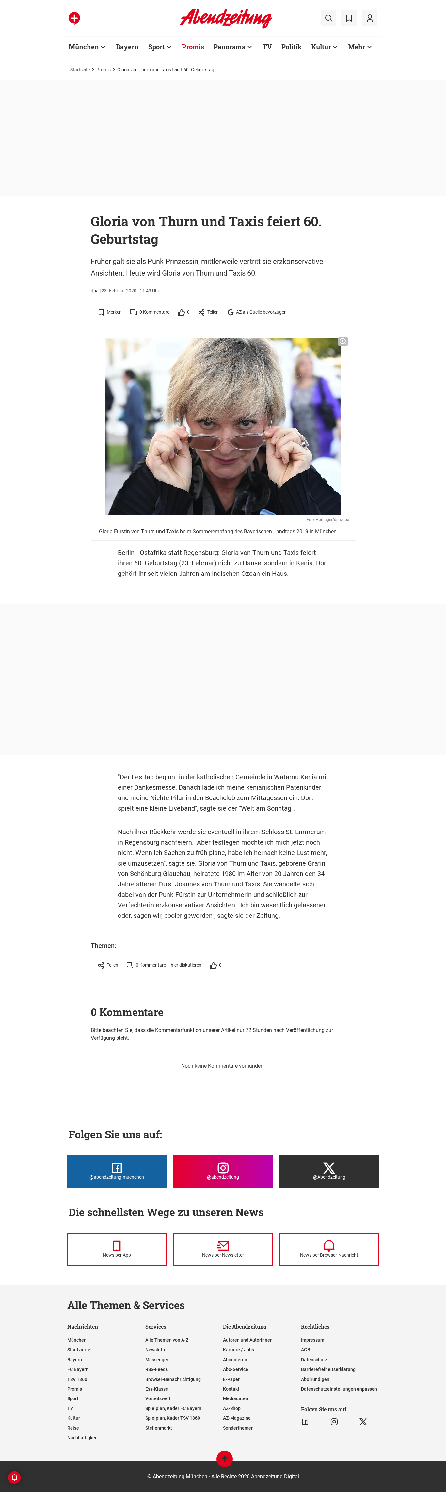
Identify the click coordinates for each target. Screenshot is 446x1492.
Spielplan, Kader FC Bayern (173, 1408)
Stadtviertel (79, 1349)
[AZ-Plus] (74, 18)
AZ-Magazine (237, 1418)
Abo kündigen (315, 1379)
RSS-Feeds (156, 1369)
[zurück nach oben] (224, 1462)
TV (267, 47)
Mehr (356, 47)
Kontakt (231, 1389)
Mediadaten (235, 1398)
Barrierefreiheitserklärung (328, 1369)
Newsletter (156, 1349)
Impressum (312, 1340)
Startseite (80, 69)
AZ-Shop (232, 1408)
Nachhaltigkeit (82, 1437)
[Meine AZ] (369, 18)
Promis (193, 47)
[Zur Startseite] (226, 27)
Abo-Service (235, 1369)
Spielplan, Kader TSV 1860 (172, 1418)
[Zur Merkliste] (349, 18)
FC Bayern (77, 1369)
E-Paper (231, 1379)
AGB (305, 1349)
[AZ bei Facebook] (305, 1422)
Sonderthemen (238, 1428)
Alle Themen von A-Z (166, 1340)
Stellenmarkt (158, 1428)
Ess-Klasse (156, 1389)
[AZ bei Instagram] (334, 1422)
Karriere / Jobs (238, 1349)
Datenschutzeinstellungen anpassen (339, 1389)
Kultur (321, 47)
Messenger (156, 1359)
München (84, 47)
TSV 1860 (77, 1379)
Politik (291, 47)
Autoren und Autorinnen (248, 1340)
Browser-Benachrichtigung (173, 1379)
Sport (156, 47)
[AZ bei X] (363, 1422)
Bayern (127, 47)
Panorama (230, 47)
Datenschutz (314, 1359)
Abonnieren (235, 1359)
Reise (73, 1428)
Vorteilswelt (157, 1398)
